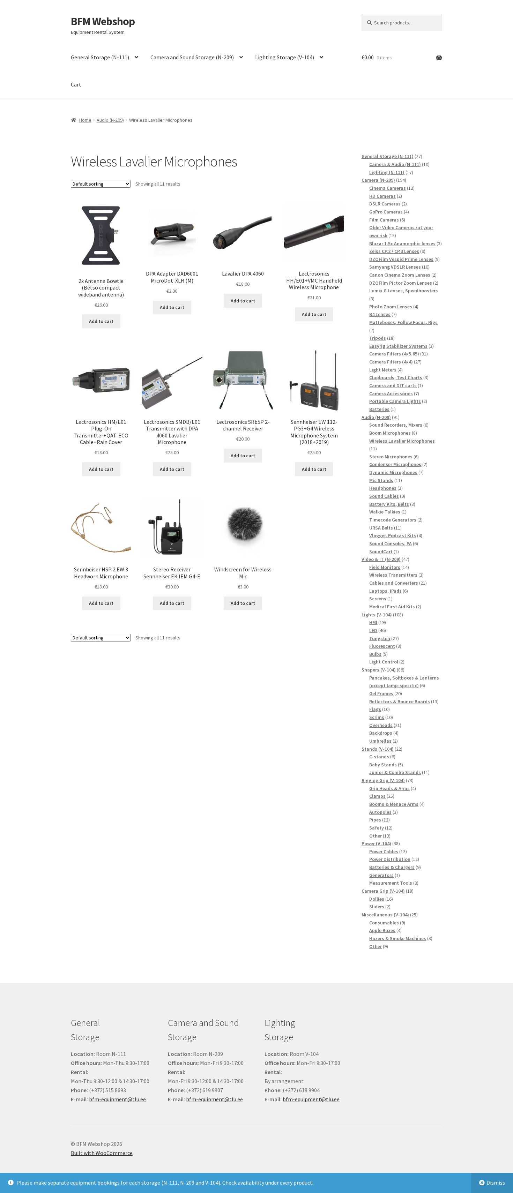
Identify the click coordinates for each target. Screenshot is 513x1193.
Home (85, 120)
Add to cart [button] (101, 321)
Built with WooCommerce (102, 1152)
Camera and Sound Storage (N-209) (192, 57)
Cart (76, 84)
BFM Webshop (103, 21)
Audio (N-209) (110, 120)
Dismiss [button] (495, 1182)
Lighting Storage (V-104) (284, 57)
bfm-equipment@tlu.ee (117, 1099)
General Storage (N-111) (100, 57)
